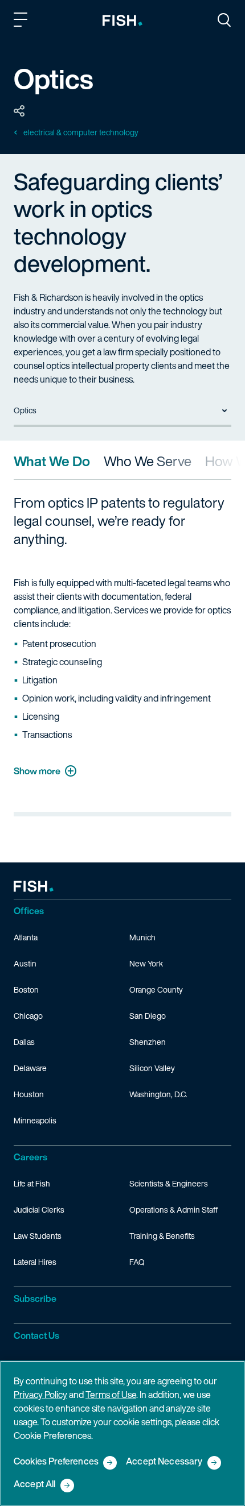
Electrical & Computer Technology (80, 132)
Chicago (28, 1016)
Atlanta (26, 937)
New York (146, 963)
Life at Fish (32, 1183)
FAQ (137, 1262)
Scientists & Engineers (168, 1183)
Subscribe (35, 1298)
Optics (25, 410)
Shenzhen (147, 1042)
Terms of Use (110, 1394)
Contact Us (36, 1335)
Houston (29, 1094)
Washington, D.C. (158, 1094)
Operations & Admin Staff (173, 1209)
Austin (25, 963)
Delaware (30, 1068)
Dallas (24, 1042)
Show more (37, 771)
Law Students (38, 1236)
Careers (30, 1157)
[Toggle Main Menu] (22, 21)
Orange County (156, 989)
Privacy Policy (40, 1394)
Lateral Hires (35, 1262)
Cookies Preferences (56, 1462)
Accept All (35, 1485)
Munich (142, 937)
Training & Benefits (162, 1236)
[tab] (52, 461)
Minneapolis (35, 1120)
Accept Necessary (164, 1462)
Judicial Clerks (39, 1209)
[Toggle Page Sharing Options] (19, 111)
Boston (26, 989)
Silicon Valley (152, 1068)
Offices (29, 911)
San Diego (147, 1016)
